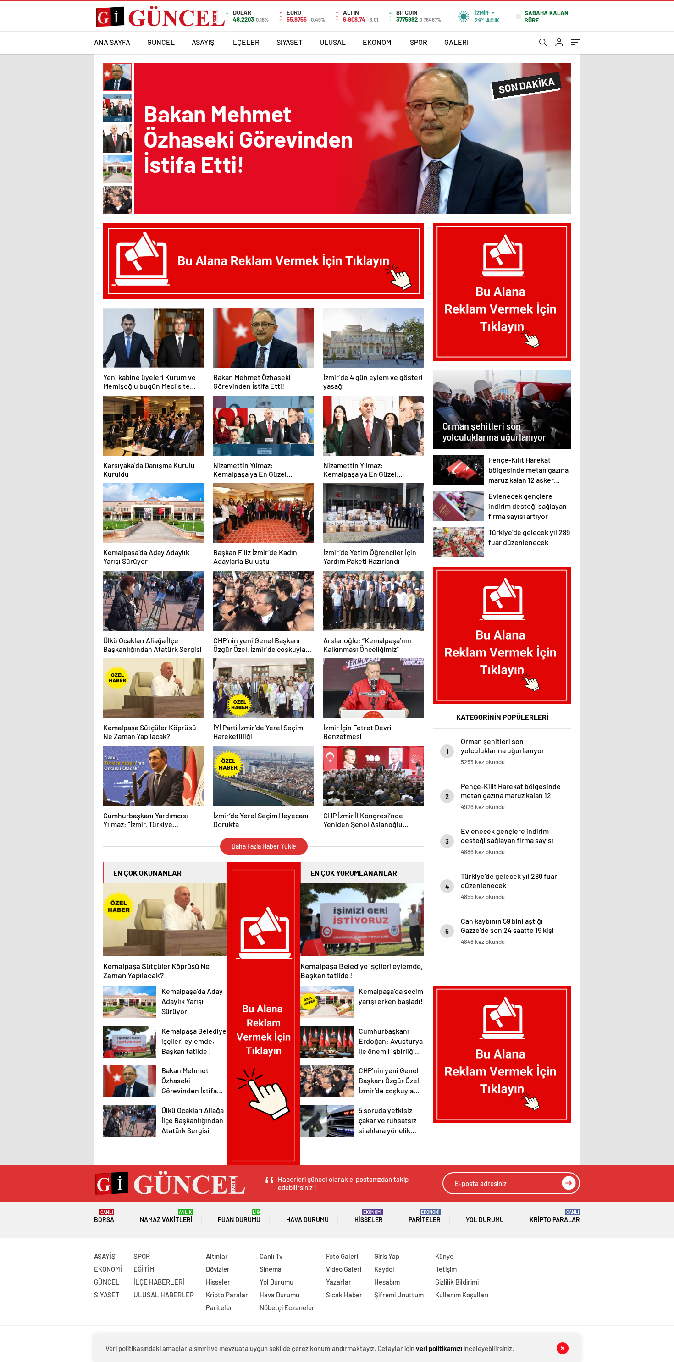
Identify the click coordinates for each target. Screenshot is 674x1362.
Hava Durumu (307, 1220)
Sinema (271, 1269)
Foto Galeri (342, 1256)
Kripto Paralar (555, 1216)
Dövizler (218, 1269)
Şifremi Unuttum (399, 1294)
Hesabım (387, 1282)
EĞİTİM (144, 1269)
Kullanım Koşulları (461, 1294)
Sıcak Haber (344, 1294)
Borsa (104, 1216)
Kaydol (384, 1269)
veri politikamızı (439, 1348)
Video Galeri (343, 1269)
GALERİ (456, 42)
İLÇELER (245, 42)
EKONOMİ (378, 42)
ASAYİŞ (203, 42)
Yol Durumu (485, 1220)
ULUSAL (333, 42)
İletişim (446, 1269)
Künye (444, 1256)
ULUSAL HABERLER (163, 1294)
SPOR (418, 42)
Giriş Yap (386, 1256)
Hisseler (368, 1216)
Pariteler (425, 1216)
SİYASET (289, 42)
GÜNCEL (161, 42)
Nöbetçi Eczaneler (287, 1307)
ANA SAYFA (112, 42)
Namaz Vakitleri (166, 1216)
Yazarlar (338, 1282)
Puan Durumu (239, 1216)
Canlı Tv (271, 1256)
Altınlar (217, 1256)
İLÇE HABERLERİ (158, 1282)
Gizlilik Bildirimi (457, 1282)
